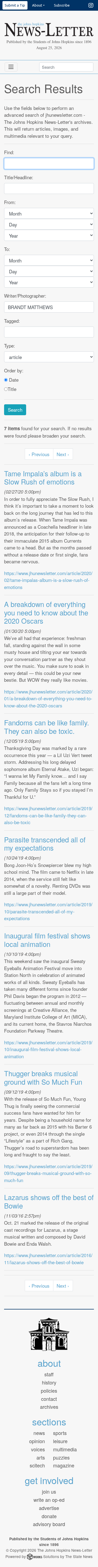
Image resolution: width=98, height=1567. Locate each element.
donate (49, 1516)
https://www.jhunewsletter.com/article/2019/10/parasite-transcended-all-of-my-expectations (48, 911)
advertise (49, 1507)
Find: (9, 152)
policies (49, 1390)
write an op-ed (49, 1499)
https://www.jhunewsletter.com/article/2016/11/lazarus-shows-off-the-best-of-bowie (48, 1259)
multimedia (65, 1449)
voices (38, 1449)
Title (12, 388)
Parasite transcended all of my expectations (44, 844)
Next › (63, 454)
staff (49, 1374)
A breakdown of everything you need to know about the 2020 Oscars (46, 612)
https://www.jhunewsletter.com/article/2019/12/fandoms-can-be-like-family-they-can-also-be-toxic (48, 815)
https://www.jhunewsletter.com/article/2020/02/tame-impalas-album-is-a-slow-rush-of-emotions (48, 580)
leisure (60, 1441)
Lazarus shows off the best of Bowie (49, 1201)
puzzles (61, 1457)
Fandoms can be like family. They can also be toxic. (46, 726)
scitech (37, 1465)
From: (10, 202)
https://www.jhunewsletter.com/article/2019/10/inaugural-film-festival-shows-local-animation (48, 1049)
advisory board (49, 1523)
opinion (37, 1441)
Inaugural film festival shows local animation (47, 940)
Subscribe (62, 5)
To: (7, 249)
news (39, 1432)
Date (13, 379)
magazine (63, 1465)
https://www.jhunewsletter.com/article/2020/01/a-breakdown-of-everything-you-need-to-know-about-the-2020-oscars (48, 698)
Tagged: (12, 320)
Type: (9, 345)
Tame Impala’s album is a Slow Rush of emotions (43, 477)
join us (49, 1491)
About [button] (37, 5)
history (49, 1382)
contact (49, 1398)
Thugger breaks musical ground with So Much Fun (43, 1077)
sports (60, 1432)
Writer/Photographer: (25, 295)
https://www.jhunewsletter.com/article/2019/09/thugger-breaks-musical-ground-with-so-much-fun (48, 1173)
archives (49, 1406)
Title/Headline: (18, 177)
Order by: (13, 370)
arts (40, 1457)
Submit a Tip (15, 5)
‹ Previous (39, 454)
